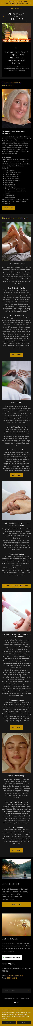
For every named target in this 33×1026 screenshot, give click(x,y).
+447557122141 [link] (16, 9)
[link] (16, 16)
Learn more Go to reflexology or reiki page (16, 586)
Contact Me (8, 208)
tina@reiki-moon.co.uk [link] (15, 975)
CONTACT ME (16, 904)
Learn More (16, 727)
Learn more (16, 354)
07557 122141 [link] (12, 978)
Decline (8, 1022)
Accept (24, 1022)
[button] (4, 16)
